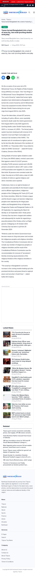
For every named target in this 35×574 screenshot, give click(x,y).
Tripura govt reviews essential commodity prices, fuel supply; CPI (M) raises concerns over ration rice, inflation (17, 432)
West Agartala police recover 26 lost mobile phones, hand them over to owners (17, 446)
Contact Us (4, 552)
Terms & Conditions (7, 561)
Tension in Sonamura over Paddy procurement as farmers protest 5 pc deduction (15, 464)
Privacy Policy (5, 558)
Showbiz (4, 522)
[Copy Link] (18, 77)
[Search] (29, 12)
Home (3, 19)
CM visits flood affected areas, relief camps (17, 460)
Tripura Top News (7, 540)
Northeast (4, 525)
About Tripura (5, 555)
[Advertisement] (17, 305)
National (3, 507)
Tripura (8, 19)
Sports (3, 513)
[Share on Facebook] (3, 77)
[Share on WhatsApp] (13, 77)
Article (3, 519)
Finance (3, 516)
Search (3, 537)
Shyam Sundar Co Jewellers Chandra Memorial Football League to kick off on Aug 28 (17, 456)
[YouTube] (33, 5)
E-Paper (4, 534)
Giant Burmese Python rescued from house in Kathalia (17, 436)
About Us (4, 549)
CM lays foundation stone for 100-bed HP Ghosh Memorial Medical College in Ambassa (16, 441)
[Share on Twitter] (8, 77)
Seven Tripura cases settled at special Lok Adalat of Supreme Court (17, 451)
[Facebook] (27, 5)
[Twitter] (30, 5)
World (3, 510)
